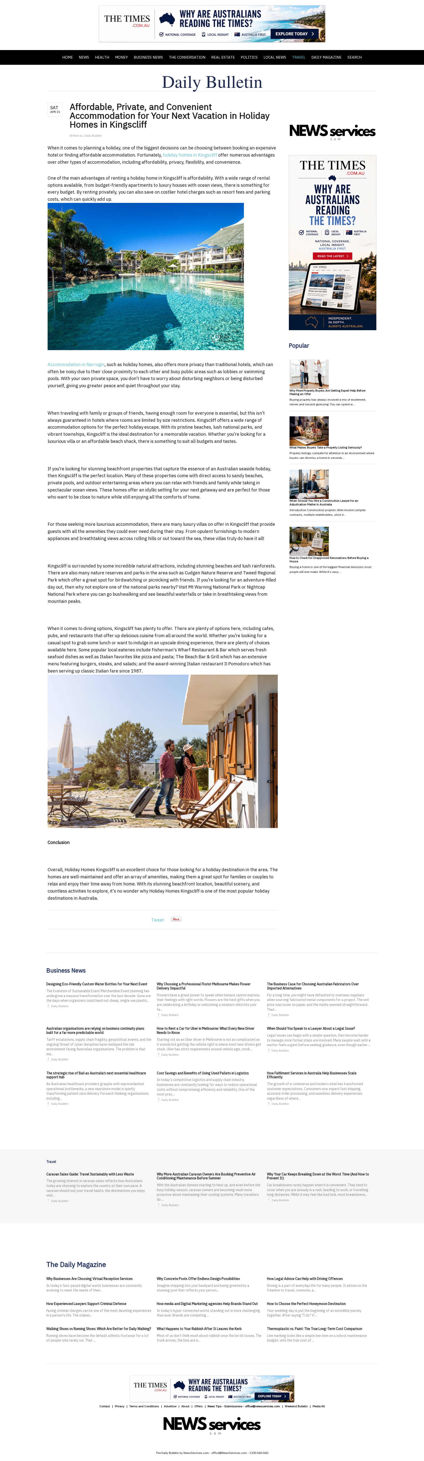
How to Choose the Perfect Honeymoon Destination (306, 1304)
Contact (104, 1406)
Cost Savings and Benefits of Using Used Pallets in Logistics (203, 1073)
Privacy (119, 1406)
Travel (298, 57)
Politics (249, 57)
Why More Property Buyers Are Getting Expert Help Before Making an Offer (327, 392)
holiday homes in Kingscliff (190, 155)
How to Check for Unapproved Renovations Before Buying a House (329, 559)
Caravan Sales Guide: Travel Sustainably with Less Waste (90, 1174)
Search (354, 57)
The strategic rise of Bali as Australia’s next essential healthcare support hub (96, 1075)
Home (67, 57)
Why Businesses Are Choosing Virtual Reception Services (89, 1279)
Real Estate (223, 57)
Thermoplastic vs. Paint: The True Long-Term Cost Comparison (314, 1329)
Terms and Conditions (144, 1406)
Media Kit (319, 1406)
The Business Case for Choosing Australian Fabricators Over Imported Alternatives (313, 986)
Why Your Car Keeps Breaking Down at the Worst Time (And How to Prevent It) (318, 1176)
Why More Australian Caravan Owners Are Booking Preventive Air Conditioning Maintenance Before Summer (206, 1176)
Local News (275, 57)
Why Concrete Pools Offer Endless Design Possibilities (198, 1279)
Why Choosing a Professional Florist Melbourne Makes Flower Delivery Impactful (204, 986)
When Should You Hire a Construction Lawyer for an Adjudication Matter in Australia (324, 502)
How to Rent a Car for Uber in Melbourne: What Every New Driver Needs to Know (205, 1030)
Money (121, 57)
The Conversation (187, 57)
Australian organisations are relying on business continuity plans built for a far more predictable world (95, 1030)
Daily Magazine (326, 57)
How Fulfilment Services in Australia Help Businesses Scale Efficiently (312, 1075)
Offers (198, 1406)
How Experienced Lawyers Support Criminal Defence (86, 1304)
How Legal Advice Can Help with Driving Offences (305, 1279)
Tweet (157, 920)
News (84, 57)
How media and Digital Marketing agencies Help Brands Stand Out (207, 1304)
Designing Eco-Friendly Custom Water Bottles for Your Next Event (96, 984)
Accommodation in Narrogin (76, 364)
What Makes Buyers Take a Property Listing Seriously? (326, 447)
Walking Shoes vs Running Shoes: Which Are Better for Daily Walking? (98, 1329)
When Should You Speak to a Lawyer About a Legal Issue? (311, 1028)
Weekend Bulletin (296, 1406)
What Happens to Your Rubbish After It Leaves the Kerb (199, 1329)
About (185, 1406)
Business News (148, 57)
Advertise (170, 1406)
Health (102, 57)
